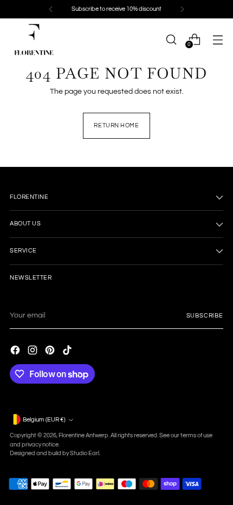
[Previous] (51, 9)
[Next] (182, 9)
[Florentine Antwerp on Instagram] (33, 352)
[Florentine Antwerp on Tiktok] (68, 352)
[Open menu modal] (217, 39)
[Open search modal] (171, 39)
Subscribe (205, 316)
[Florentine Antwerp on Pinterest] (50, 352)
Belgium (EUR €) (44, 420)
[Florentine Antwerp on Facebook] (16, 352)
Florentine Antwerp (83, 435)
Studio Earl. (85, 453)
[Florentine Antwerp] (34, 39)
